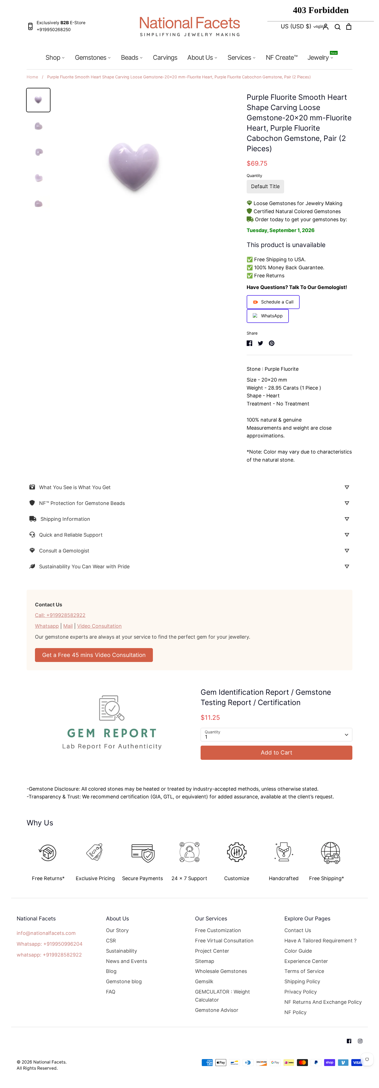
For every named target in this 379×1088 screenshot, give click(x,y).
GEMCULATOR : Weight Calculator (222, 996)
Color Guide (298, 951)
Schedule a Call (277, 302)
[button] (23, 856)
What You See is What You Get (75, 487)
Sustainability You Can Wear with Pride (84, 566)
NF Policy (295, 1012)
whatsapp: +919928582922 (49, 955)
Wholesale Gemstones (221, 971)
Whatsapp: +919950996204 (50, 944)
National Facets (49, 1062)
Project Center (212, 951)
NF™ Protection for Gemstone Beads (82, 503)
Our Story (117, 930)
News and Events (126, 961)
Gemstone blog (124, 981)
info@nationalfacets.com (46, 933)
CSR (111, 940)
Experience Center (306, 961)
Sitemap (204, 961)
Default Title (265, 186)
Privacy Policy (300, 992)
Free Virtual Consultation (224, 940)
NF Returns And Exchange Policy (323, 1002)
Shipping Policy (302, 981)
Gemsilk (204, 981)
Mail (68, 626)
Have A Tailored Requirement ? (320, 940)
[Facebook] (349, 1041)
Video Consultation (99, 626)
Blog (111, 971)
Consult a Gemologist (64, 551)
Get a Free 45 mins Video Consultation (94, 654)
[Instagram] (360, 1041)
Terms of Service (304, 971)
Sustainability (121, 951)
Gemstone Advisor (216, 1010)
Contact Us (297, 930)
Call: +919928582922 (60, 615)
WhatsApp (272, 315)
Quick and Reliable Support (71, 535)
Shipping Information (65, 519)
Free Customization (218, 930)
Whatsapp (47, 626)
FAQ (110, 992)
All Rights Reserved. (37, 1068)
